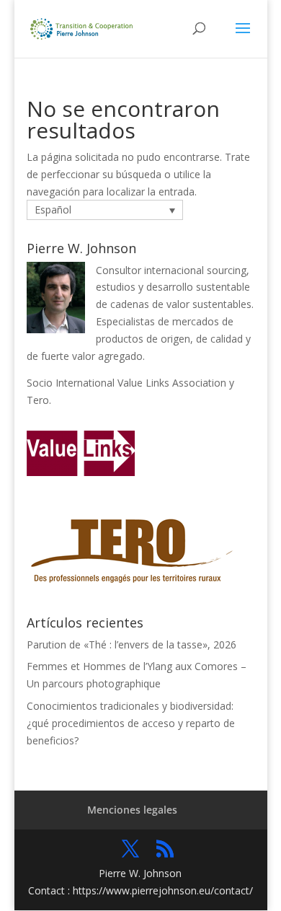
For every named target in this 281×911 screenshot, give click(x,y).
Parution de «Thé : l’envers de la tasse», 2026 (131, 644)
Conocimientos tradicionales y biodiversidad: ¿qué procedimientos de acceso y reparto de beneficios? (131, 723)
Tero (38, 400)
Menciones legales (132, 810)
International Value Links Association (140, 383)
